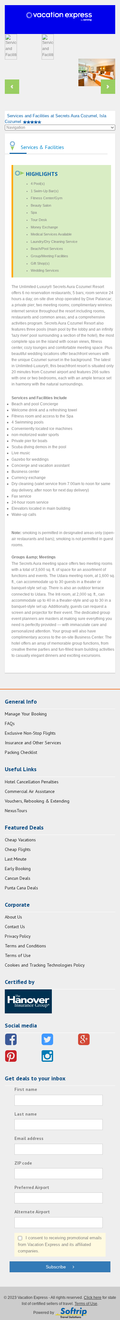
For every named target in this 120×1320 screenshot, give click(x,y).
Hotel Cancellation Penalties (32, 782)
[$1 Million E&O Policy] (28, 1001)
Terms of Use (18, 955)
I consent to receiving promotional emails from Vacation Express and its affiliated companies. (60, 1244)
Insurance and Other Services (33, 743)
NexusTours (16, 810)
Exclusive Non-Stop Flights (30, 733)
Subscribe (59, 1266)
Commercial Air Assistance (30, 791)
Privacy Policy (18, 936)
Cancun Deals (17, 878)
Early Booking (18, 868)
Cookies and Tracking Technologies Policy (45, 965)
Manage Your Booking (26, 714)
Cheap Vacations (20, 840)
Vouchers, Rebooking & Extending (37, 801)
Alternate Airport (32, 1212)
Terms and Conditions (25, 946)
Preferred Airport (31, 1187)
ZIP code (23, 1163)
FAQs (10, 723)
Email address (29, 1138)
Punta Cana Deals (21, 888)
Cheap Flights (18, 849)
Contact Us (15, 926)
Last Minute (16, 859)
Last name (25, 1114)
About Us (13, 917)
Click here (92, 1297)
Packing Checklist (21, 752)
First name (25, 1089)
